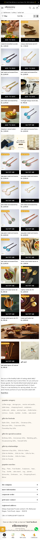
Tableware (6, 12)
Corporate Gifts (19, 425)
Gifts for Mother (8, 453)
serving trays (21, 410)
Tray (4, 471)
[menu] (2, 8)
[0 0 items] (37, 8)
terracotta (5, 474)
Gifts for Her (30, 453)
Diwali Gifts (15, 422)
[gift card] (30, 351)
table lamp (6, 407)
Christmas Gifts (26, 422)
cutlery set (6, 410)
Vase (33, 469)
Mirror (4, 477)
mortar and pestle (29, 404)
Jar (21, 474)
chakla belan (32, 410)
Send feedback (31, 522)
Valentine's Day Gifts (9, 450)
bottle (24, 413)
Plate (9, 469)
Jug (23, 471)
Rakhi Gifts (6, 422)
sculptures (28, 407)
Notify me (30, 125)
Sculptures (26, 469)
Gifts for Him (19, 453)
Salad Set (21, 12)
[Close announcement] (38, 2)
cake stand (32, 413)
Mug (4, 469)
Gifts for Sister (20, 456)
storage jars (17, 404)
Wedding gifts (32, 438)
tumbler (18, 413)
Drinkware (14, 474)
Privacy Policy (15, 530)
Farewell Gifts (22, 441)
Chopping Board (30, 474)
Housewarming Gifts (9, 441)
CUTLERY (14, 12)
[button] (34, 16)
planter (29, 471)
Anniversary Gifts (19, 438)
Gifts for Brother (8, 456)
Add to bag (10, 40)
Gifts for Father (23, 450)
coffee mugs (6, 404)
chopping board (17, 407)
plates (13, 410)
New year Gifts (7, 425)
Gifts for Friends (7, 459)
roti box (5, 413)
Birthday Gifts (7, 438)
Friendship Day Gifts (9, 428)
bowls (11, 413)
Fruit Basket (16, 469)
